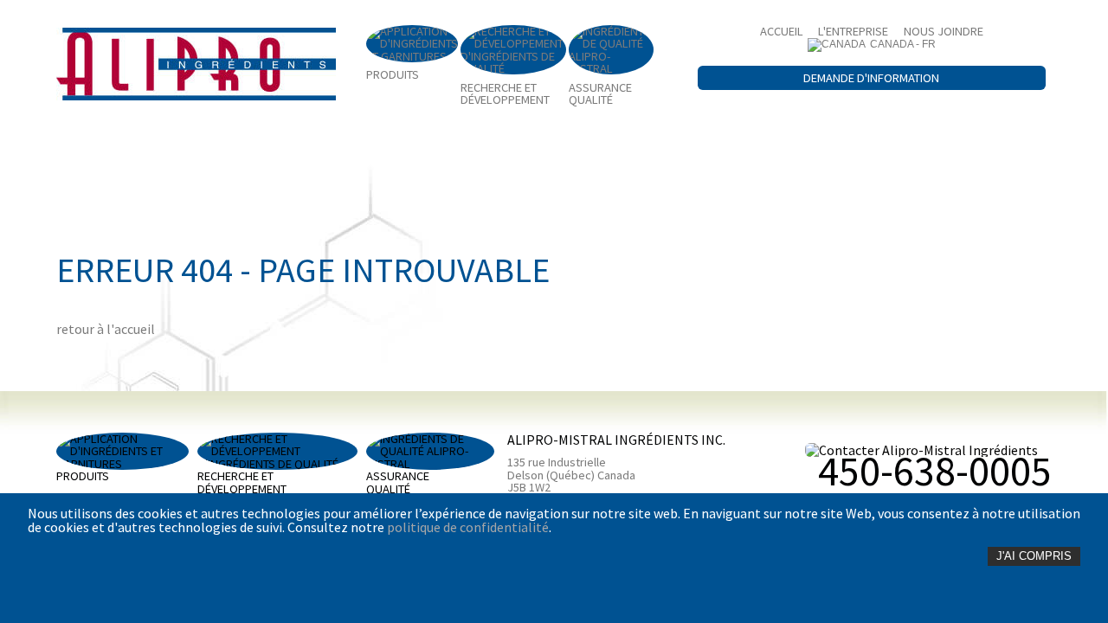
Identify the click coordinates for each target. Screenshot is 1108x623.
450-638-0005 (935, 471)
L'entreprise (853, 31)
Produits (392, 73)
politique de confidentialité (468, 527)
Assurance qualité (600, 93)
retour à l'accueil (105, 329)
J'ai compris (1034, 555)
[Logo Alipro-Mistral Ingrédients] (196, 64)
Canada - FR (903, 44)
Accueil (781, 31)
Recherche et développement (505, 93)
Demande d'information (871, 78)
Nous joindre (943, 31)
